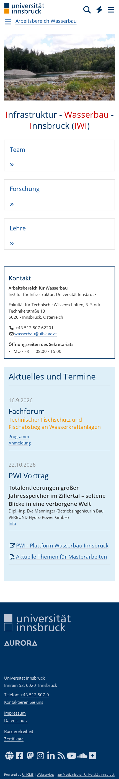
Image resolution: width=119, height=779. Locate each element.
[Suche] (87, 9)
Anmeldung (20, 443)
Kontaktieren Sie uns (23, 702)
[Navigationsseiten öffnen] (8, 22)
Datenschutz (16, 720)
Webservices (45, 775)
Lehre (18, 228)
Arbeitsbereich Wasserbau (46, 20)
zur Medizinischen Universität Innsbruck (86, 775)
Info (12, 523)
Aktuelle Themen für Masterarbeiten (61, 556)
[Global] (98, 8)
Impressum (15, 713)
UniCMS (27, 775)
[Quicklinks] (99, 9)
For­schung (25, 188)
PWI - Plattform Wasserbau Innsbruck (62, 545)
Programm (19, 436)
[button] (12, 71)
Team (17, 149)
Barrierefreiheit (18, 731)
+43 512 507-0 (34, 694)
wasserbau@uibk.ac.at (35, 333)
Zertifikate (14, 739)
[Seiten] (110, 9)
